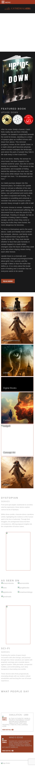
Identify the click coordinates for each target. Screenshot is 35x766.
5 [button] (21, 572)
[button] (3, 2)
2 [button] (12, 572)
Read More (8, 281)
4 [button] (18, 572)
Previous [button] (4, 552)
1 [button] (9, 572)
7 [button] (27, 572)
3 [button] (15, 572)
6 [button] (24, 572)
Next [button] (32, 552)
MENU (8, 2)
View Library (8, 45)
